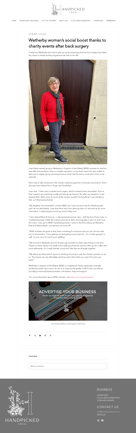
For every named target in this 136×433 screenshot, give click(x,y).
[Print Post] (51, 335)
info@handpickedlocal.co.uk (108, 412)
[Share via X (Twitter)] (35, 335)
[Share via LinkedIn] (40, 335)
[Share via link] (45, 335)
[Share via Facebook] (30, 335)
